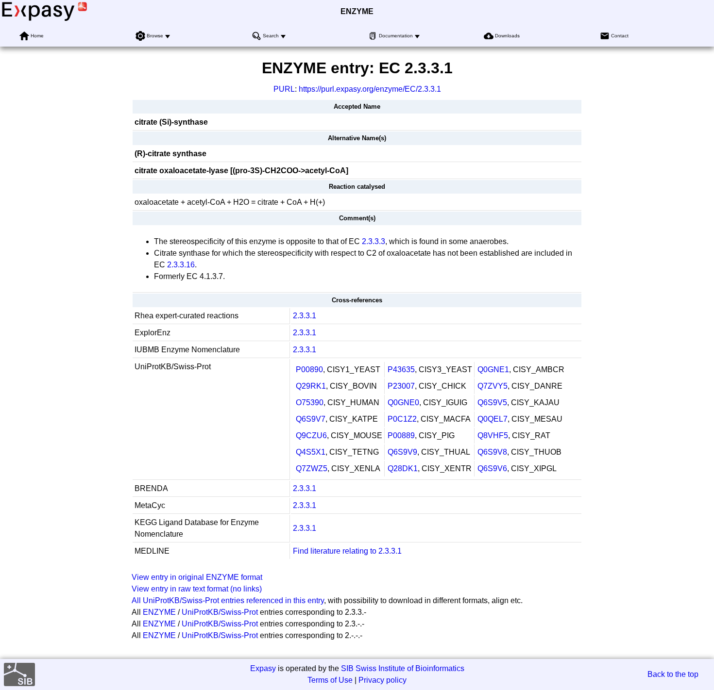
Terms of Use (330, 680)
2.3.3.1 (304, 316)
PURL (284, 89)
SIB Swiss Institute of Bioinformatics (402, 668)
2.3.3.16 (181, 265)
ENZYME (357, 11)
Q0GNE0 (403, 402)
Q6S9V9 (402, 452)
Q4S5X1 (310, 452)
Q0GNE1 (493, 369)
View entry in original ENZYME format (197, 577)
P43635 (401, 369)
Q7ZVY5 (492, 386)
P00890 (309, 369)
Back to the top (672, 674)
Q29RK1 (311, 386)
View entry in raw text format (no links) (197, 589)
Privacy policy (382, 680)
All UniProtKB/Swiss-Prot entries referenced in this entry (228, 600)
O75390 (309, 402)
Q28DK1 (403, 468)
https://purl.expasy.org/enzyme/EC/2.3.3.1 (370, 89)
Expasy (263, 668)
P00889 (401, 435)
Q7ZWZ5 (311, 468)
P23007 (401, 386)
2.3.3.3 (373, 241)
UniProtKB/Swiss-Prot (220, 612)
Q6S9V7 (310, 419)
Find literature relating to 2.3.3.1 (347, 551)
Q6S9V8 (492, 452)
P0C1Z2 (402, 419)
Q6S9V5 (492, 402)
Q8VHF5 (492, 435)
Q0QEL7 (492, 419)
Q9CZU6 (311, 435)
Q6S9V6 (492, 468)
